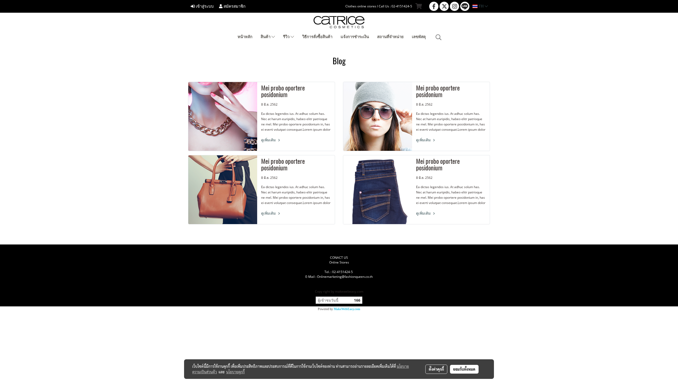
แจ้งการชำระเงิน (355, 36)
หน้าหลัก (245, 36)
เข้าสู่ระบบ (204, 6)
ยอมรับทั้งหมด (464, 369)
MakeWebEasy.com (347, 309)
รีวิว (287, 36)
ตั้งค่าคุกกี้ (436, 369)
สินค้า (266, 36)
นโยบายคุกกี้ (235, 371)
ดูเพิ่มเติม (269, 140)
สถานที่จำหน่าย (390, 36)
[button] (438, 37)
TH (481, 6)
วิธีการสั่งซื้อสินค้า (317, 36)
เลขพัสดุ (419, 36)
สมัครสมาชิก (234, 6)
